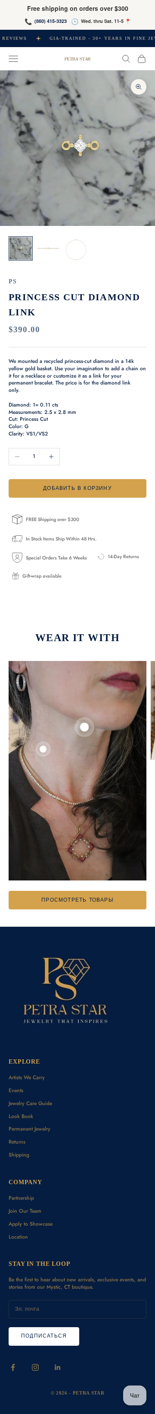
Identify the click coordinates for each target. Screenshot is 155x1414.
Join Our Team (25, 1211)
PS (13, 281)
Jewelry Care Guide (30, 1103)
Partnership (21, 1198)
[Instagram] (35, 1367)
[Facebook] (13, 1367)
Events (16, 1090)
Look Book (21, 1116)
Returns (17, 1142)
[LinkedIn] (57, 1367)
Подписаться (44, 1336)
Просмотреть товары (77, 900)
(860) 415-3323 (50, 21)
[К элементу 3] (76, 249)
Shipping (19, 1155)
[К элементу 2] (48, 248)
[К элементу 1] (21, 248)
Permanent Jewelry (29, 1129)
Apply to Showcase (31, 1224)
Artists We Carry (27, 1077)
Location (18, 1237)
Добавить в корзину (77, 488)
